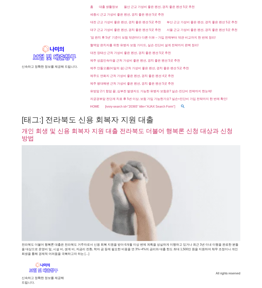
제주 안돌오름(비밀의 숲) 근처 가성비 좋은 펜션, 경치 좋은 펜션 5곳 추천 (139, 68)
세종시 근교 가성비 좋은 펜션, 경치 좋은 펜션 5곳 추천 (127, 14)
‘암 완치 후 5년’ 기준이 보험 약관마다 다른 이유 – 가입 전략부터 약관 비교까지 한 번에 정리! (153, 37)
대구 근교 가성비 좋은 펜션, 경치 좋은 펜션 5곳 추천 (125, 29)
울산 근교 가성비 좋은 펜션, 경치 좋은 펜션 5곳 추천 (159, 6)
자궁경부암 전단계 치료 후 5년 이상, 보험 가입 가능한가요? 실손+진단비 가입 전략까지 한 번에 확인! (158, 98)
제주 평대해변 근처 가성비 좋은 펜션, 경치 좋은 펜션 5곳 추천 (132, 83)
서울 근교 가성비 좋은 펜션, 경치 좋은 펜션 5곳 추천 (202, 29)
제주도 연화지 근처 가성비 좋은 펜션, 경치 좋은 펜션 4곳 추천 (132, 75)
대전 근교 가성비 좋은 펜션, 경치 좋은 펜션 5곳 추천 (125, 22)
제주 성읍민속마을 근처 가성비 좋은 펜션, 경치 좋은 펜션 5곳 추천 (135, 60)
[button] (183, 106)
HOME (94, 106)
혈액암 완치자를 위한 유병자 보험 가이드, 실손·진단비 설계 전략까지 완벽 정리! (144, 45)
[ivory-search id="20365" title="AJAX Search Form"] (140, 106)
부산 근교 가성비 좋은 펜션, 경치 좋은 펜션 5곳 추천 (202, 22)
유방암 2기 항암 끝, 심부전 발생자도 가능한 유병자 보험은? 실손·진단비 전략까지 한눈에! (151, 91)
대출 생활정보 (108, 6)
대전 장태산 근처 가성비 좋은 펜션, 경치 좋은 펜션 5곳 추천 (130, 52)
